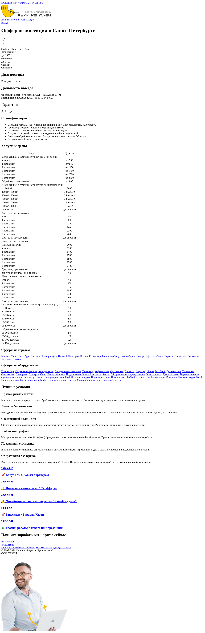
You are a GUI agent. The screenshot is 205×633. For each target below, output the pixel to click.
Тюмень (17, 359)
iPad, (67, 377)
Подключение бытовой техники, (84, 374)
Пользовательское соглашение (18, 547)
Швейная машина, (156, 377)
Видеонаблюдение (112, 380)
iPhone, (151, 371)
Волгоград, (181, 356)
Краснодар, (95, 356)
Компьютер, (7, 371)
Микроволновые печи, (89, 380)
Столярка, (34, 374)
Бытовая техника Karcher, (34, 380)
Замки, (106, 374)
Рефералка (37, 2)
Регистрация (27, 19)
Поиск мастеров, (10, 380)
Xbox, (142, 377)
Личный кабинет (10, 19)
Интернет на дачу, (80, 377)
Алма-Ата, (7, 359)
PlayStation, (132, 377)
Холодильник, (46, 371)
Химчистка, (188, 371)
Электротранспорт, (54, 377)
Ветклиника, (118, 377)
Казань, (84, 356)
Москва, (5, 356)
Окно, (43, 374)
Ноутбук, (141, 371)
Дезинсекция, (174, 371)
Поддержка (7, 2)
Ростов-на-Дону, (111, 356)
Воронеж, (36, 356)
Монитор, (29, 377)
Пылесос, (183, 377)
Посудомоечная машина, (68, 371)
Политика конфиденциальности (53, 547)
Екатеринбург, (49, 356)
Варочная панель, (189, 374)
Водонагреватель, (101, 377)
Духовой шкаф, (171, 374)
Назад (4, 22)
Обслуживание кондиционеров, (128, 374)
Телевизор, (88, 371)
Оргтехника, (117, 371)
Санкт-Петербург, (20, 356)
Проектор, (130, 371)
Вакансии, (172, 377)
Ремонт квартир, (56, 374)
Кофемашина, (102, 371)
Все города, (194, 356)
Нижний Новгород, (69, 356)
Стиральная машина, (26, 371)
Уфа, (148, 356)
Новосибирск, (128, 356)
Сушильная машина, (12, 377)
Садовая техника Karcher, (62, 380)
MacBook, (160, 371)
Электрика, (22, 374)
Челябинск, (158, 356)
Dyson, (39, 377)
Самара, (140, 356)
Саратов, (169, 356)
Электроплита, (154, 374)
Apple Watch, (196, 377)
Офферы (22, 2)
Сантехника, (8, 374)
